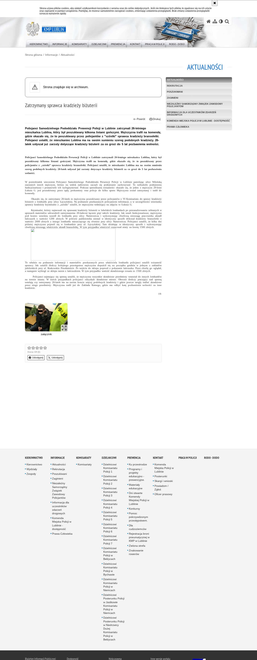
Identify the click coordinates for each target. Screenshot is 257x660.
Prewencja (134, 458)
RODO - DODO (211, 458)
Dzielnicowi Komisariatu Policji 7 (110, 540)
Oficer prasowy (163, 494)
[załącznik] (46, 317)
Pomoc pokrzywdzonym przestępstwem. (138, 517)
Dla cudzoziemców (137, 527)
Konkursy (134, 509)
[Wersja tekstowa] (221, 21)
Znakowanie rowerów (136, 552)
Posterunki (160, 476)
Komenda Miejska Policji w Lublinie (164, 468)
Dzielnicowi (109, 458)
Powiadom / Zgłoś (161, 488)
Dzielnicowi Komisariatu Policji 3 (110, 492)
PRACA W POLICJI (188, 458)
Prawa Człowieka (178, 127)
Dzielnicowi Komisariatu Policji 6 (110, 528)
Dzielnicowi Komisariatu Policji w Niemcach (110, 585)
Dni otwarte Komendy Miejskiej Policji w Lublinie (139, 499)
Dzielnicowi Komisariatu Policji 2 (110, 480)
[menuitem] (38, 43)
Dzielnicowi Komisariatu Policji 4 (110, 504)
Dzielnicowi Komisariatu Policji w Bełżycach (110, 554)
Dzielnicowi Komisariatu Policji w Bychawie (110, 570)
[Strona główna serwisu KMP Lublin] (209, 21)
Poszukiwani (175, 92)
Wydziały (32, 469)
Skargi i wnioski (163, 481)
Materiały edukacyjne (135, 487)
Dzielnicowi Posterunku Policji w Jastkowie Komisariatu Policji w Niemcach (113, 604)
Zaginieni (172, 98)
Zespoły (31, 474)
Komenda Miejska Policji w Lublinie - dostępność (198, 121)
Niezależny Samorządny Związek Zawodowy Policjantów (195, 105)
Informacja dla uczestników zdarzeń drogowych (191, 113)
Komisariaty (83, 458)
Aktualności (67, 54)
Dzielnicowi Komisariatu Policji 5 (110, 516)
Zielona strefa (137, 546)
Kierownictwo (34, 458)
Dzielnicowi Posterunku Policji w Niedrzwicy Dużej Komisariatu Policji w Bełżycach (113, 629)
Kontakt (158, 458)
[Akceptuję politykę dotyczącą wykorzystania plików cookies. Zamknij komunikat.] (214, 3)
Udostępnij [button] (37, 357)
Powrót (141, 118)
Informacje (51, 54)
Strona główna (33, 54)
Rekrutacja (175, 86)
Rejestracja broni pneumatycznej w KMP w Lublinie (139, 538)
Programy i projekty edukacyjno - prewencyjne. (137, 475)
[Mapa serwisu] (215, 21)
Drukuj (156, 118)
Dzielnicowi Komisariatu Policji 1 (110, 468)
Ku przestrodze (138, 464)
